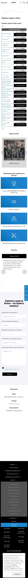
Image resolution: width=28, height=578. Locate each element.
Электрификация (14, 513)
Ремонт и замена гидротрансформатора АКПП (7, 85)
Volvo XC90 (7, 528)
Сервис (12, 480)
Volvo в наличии (14, 467)
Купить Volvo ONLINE (14, 524)
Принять (17, 574)
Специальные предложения (12, 470)
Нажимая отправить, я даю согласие (12, 369)
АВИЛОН (4, 3)
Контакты (14, 521)
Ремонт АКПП (5, 77)
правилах (12, 568)
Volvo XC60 (21, 528)
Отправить (9, 374)
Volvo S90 (21, 536)
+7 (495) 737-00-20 (14, 403)
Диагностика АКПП (7, 33)
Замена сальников (6, 66)
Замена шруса (5, 72)
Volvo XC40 (7, 532)
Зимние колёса (14, 499)
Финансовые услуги (12, 473)
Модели (12, 464)
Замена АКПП (5, 39)
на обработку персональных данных (12, 369)
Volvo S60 (6, 541)
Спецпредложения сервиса (14, 490)
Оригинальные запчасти (14, 496)
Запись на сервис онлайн (14, 493)
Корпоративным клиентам (12, 477)
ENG (21, 2)
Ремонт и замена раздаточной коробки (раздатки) (7, 91)
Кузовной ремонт (14, 505)
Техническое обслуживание (14, 487)
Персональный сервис (14, 484)
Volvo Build (14, 508)
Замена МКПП (5, 55)
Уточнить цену (20, 34)
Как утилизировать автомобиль (14, 510)
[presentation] (3, 152)
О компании (12, 518)
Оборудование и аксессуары (14, 502)
